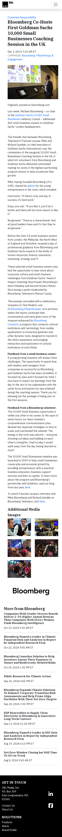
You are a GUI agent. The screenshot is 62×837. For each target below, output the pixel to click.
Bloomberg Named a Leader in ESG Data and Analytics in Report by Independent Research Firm (30, 735)
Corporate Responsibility (22, 17)
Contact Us (8, 805)
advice (31, 185)
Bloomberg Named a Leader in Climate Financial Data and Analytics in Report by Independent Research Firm (30, 639)
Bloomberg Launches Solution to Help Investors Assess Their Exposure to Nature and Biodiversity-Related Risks (30, 659)
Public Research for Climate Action (27, 676)
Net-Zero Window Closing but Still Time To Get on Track (30, 754)
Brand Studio (9, 830)
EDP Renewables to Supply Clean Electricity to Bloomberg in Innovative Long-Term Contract (30, 716)
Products (7, 822)
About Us (7, 809)
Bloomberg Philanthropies (26, 309)
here (27, 487)
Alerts (5, 826)
